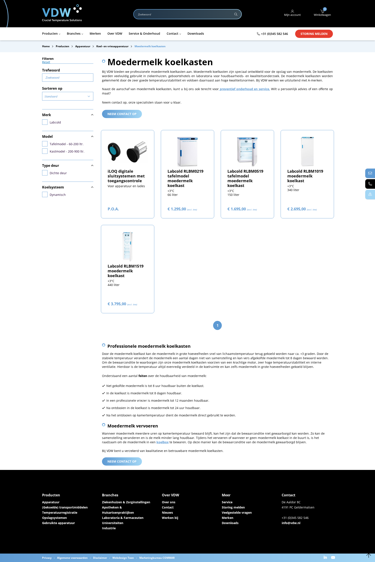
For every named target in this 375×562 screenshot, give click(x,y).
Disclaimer (100, 558)
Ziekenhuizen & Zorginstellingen (126, 502)
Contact (168, 507)
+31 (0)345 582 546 (274, 34)
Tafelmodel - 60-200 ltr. (67, 144)
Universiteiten (112, 523)
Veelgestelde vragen (237, 512)
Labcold (55, 122)
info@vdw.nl (291, 523)
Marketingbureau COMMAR (157, 558)
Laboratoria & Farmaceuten (122, 518)
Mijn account (292, 15)
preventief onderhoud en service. (244, 89)
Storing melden (314, 34)
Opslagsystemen (54, 518)
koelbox (162, 442)
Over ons (168, 502)
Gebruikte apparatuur (58, 523)
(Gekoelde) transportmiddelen (65, 507)
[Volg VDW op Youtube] (333, 558)
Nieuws (167, 512)
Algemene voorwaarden (72, 558)
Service (227, 502)
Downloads (230, 523)
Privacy (47, 558)
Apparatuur (50, 502)
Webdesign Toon (123, 558)
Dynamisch (58, 195)
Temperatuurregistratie (59, 512)
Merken (227, 518)
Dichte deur (58, 173)
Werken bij (170, 518)
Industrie (109, 528)
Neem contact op (122, 114)
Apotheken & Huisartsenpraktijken (118, 510)
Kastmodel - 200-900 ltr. (67, 151)
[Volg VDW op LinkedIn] (325, 558)
